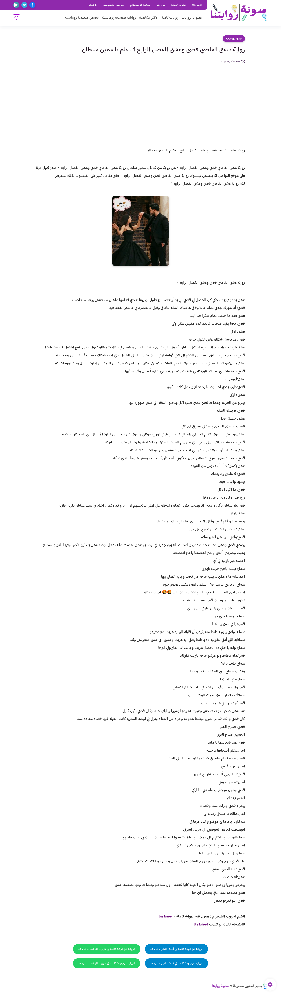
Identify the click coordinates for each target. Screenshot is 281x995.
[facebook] (32, 5)
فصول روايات (234, 38)
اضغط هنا (201, 924)
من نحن (160, 5)
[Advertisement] (140, 97)
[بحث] (16, 17)
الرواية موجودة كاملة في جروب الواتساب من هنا (106, 949)
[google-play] (16, 5)
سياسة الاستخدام (140, 5)
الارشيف (92, 5)
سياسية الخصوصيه (113, 5)
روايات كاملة (170, 18)
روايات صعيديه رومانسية (119, 18)
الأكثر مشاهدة (148, 18)
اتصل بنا (197, 5)
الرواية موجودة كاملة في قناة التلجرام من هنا (177, 949)
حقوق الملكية (178, 5)
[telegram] (24, 5)
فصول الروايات (192, 18)
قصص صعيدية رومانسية (81, 18)
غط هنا (164, 916)
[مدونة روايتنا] (238, 13)
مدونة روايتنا (220, 986)
